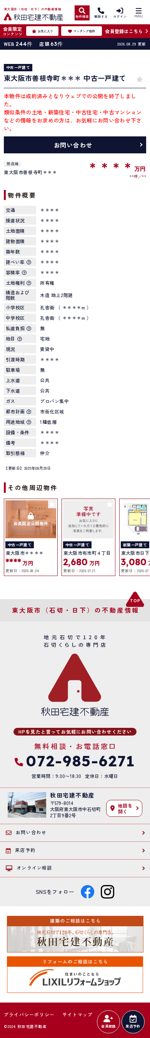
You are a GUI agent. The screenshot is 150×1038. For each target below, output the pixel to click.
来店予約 (133, 1026)
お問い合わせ (73, 144)
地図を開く (125, 808)
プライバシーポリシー (29, 1014)
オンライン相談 (34, 867)
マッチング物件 (84, 31)
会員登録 (108, 1026)
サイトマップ (77, 1014)
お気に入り (45, 31)
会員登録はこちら (124, 31)
